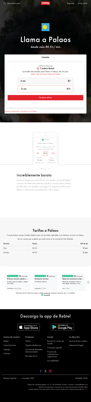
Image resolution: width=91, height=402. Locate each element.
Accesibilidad (52, 361)
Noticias (6, 354)
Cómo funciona (9, 345)
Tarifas (28, 341)
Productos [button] (29, 337)
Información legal (76, 345)
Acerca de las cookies (78, 341)
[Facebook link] (41, 371)
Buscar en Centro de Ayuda (55, 342)
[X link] (45, 371)
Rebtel (6, 341)
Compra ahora (45, 98)
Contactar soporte (54, 348)
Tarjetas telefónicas (33, 345)
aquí (85, 389)
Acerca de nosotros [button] (11, 337)
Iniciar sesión (83, 3)
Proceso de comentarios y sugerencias (53, 354)
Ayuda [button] (50, 337)
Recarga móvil (31, 356)
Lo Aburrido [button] (74, 337)
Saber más (35, 74)
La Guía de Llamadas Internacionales (34, 351)
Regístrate (70, 3)
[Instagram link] (50, 371)
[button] (10, 378)
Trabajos (6, 350)
